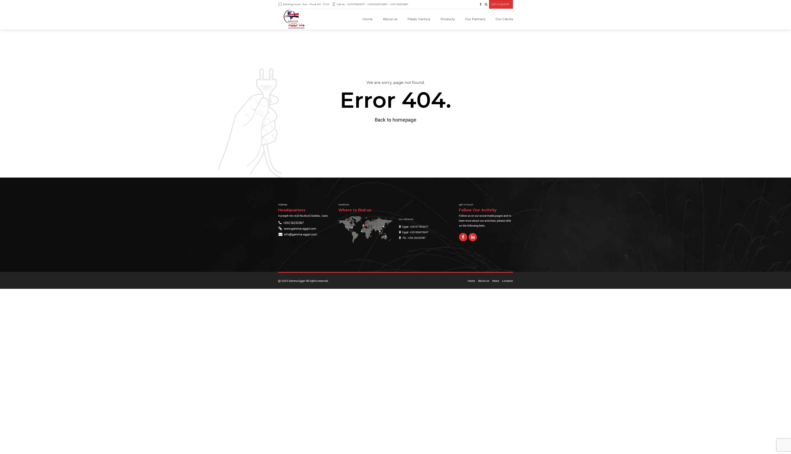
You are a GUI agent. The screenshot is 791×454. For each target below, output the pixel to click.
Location (507, 280)
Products (448, 19)
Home (368, 19)
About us (390, 19)
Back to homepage (395, 120)
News (495, 280)
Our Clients (504, 19)
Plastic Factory (418, 19)
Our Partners (475, 19)
